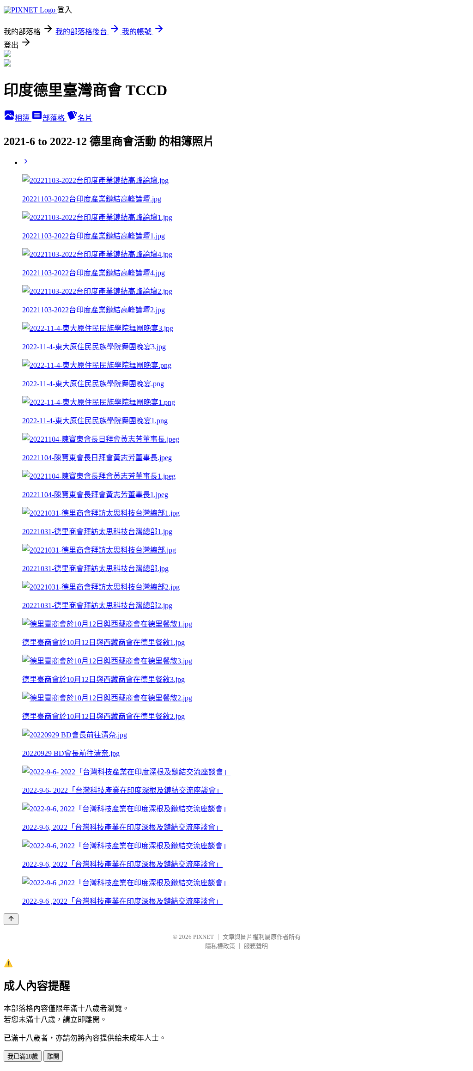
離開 (53, 1056)
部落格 (54, 118)
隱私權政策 (220, 946)
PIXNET (203, 936)
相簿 (23, 118)
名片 (85, 118)
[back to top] (11, 919)
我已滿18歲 (22, 1056)
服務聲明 (256, 946)
